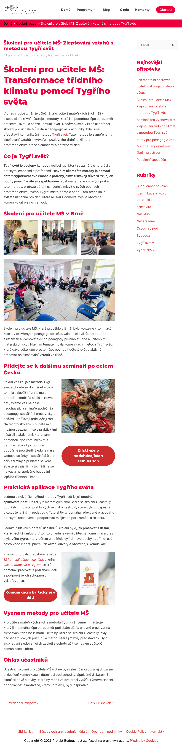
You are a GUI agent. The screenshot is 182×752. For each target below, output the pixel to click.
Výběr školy (145, 250)
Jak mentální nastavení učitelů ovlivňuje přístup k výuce (156, 86)
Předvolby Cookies (144, 740)
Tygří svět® (14, 55)
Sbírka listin (26, 731)
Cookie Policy (136, 731)
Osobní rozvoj (34, 55)
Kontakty (142, 10)
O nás (124, 10)
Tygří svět (59, 134)
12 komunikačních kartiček (24, 559)
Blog (106, 10)
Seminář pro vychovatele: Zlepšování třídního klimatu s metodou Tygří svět (157, 126)
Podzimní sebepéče (151, 159)
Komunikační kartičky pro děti (30, 595)
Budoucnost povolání (152, 186)
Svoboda (143, 235)
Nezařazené (146, 221)
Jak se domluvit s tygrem (23, 565)
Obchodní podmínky (106, 731)
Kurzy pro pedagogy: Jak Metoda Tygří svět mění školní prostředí (155, 146)
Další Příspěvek (101, 703)
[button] (165, 9)
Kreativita (144, 207)
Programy (85, 10)
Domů (65, 10)
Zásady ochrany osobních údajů (63, 731)
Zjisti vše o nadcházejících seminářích (88, 455)
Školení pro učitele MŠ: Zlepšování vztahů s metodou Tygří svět (154, 106)
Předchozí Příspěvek (21, 703)
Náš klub (143, 214)
